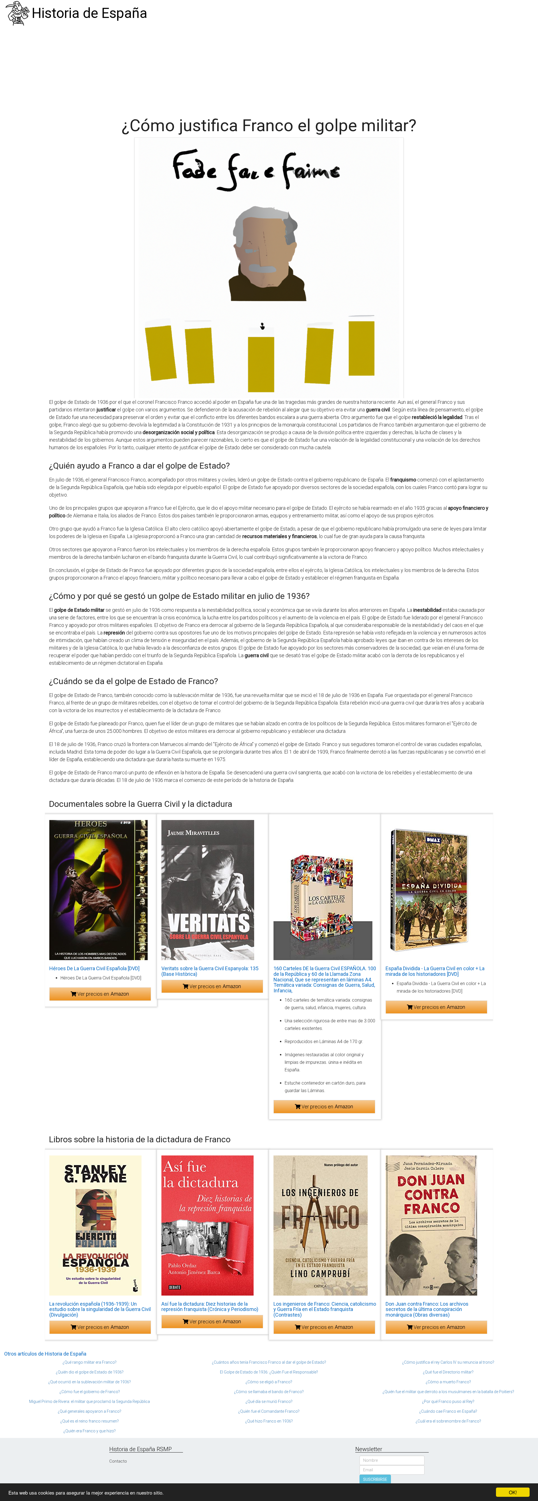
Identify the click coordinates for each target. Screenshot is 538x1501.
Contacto (118, 1461)
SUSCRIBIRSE (375, 1479)
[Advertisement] (269, 68)
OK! (513, 1492)
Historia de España (89, 13)
